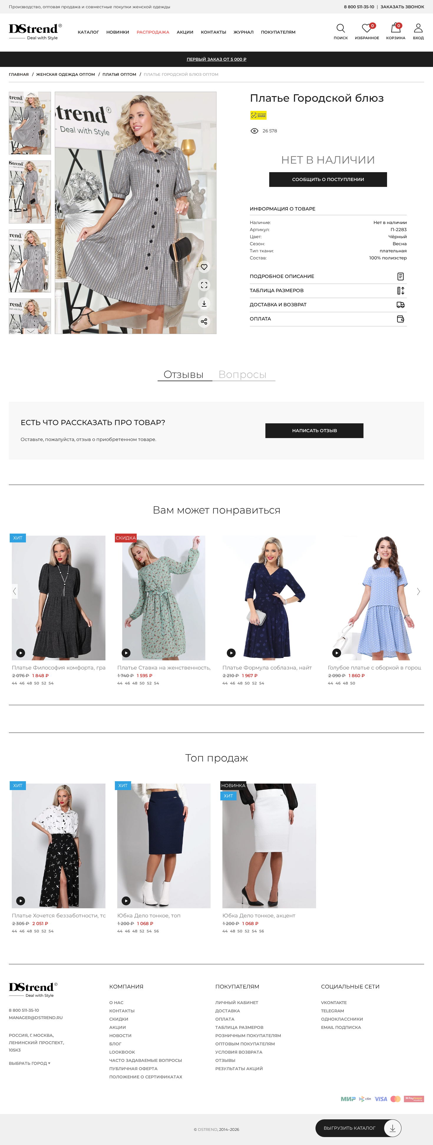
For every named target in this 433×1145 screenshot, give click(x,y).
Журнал (244, 32)
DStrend (207, 1129)
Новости (120, 1035)
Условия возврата (238, 1052)
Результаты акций (239, 1068)
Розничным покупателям (248, 1035)
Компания (127, 986)
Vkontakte (334, 1002)
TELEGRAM (332, 1011)
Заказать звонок (402, 6)
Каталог (88, 32)
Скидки (118, 1019)
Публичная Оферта (133, 1068)
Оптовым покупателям (245, 1044)
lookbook (122, 1052)
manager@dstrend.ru (36, 1017)
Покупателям (238, 986)
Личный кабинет (236, 1002)
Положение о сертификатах (145, 1077)
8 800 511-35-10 (359, 6)
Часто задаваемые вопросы (145, 1060)
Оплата (224, 1019)
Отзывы (225, 1060)
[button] (31, 96)
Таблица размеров (239, 1027)
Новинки (117, 32)
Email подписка (341, 1027)
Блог (115, 1044)
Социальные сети (351, 986)
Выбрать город (28, 1063)
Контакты (213, 32)
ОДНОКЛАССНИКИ (342, 1019)
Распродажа (153, 32)
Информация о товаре (282, 209)
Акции (185, 32)
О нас (116, 1002)
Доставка (227, 1011)
